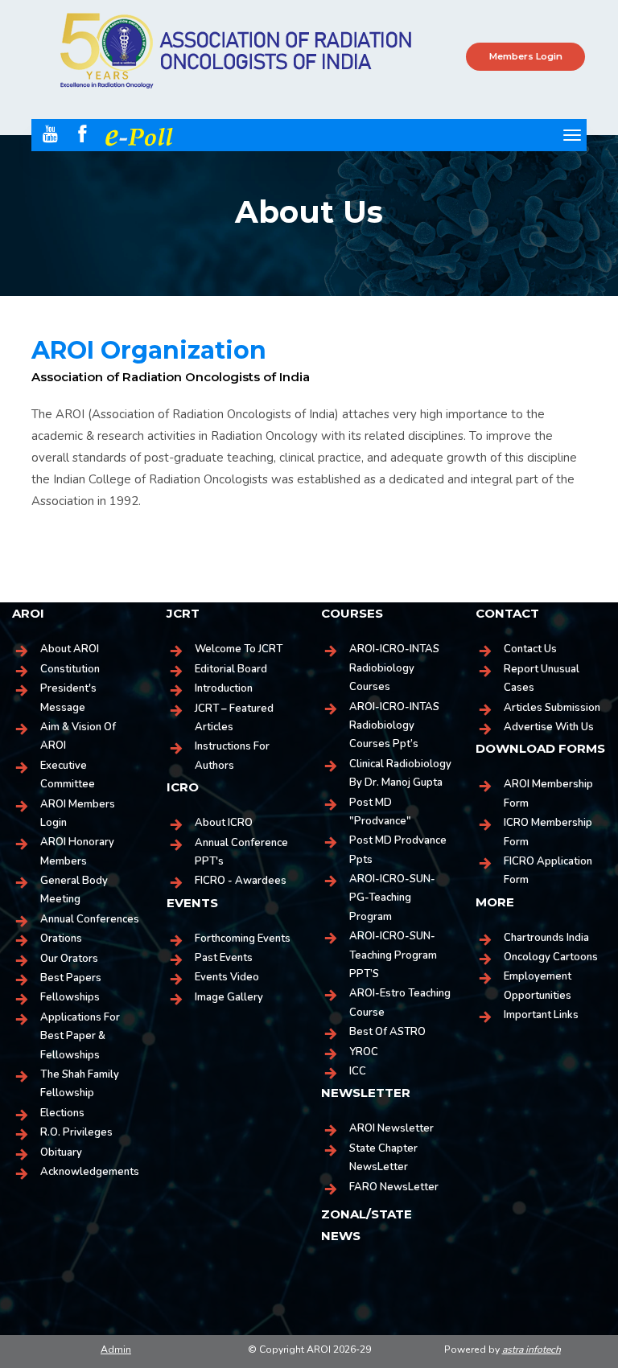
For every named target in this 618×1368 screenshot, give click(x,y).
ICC (357, 1071)
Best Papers (70, 978)
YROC (363, 1052)
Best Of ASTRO (387, 1032)
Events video (227, 977)
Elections (62, 1113)
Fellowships (70, 997)
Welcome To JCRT (238, 649)
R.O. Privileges (76, 1132)
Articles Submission (552, 707)
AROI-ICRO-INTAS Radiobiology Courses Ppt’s (394, 726)
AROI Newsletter (391, 1128)
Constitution (70, 669)
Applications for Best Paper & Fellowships (80, 1036)
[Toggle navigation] (572, 135)
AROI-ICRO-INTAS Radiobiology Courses (394, 668)
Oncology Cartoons (551, 957)
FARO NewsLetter (394, 1187)
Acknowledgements (89, 1172)
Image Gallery (229, 997)
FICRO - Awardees (240, 880)
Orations (61, 938)
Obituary (61, 1152)
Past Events (224, 958)
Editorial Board (231, 669)
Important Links (541, 1015)
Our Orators (69, 958)
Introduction (224, 688)
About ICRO (224, 822)
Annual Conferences (89, 919)
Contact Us (530, 649)
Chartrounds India (546, 937)
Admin (116, 1349)
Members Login (525, 56)
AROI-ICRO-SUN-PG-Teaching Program (392, 898)
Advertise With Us (549, 727)
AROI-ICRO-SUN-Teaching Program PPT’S (393, 955)
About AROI (69, 649)
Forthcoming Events (242, 938)
